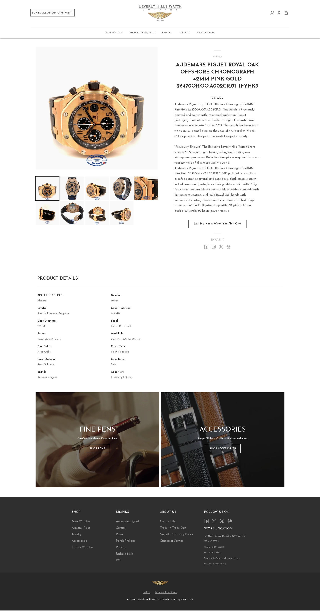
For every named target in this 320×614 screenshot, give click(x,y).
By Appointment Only (215, 564)
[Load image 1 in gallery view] (47, 188)
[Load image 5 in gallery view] (146, 188)
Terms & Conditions (166, 592)
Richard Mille (125, 553)
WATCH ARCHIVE (205, 32)
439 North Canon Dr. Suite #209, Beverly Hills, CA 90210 (224, 538)
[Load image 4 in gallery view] (121, 188)
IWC (119, 560)
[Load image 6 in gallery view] (47, 213)
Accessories (79, 540)
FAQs (146, 592)
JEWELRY (167, 32)
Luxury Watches (82, 547)
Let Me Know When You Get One (217, 223)
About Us (168, 512)
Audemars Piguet (127, 521)
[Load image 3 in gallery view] (97, 188)
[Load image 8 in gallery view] (97, 213)
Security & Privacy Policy (176, 534)
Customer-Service (171, 540)
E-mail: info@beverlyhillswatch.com (222, 558)
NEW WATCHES (114, 32)
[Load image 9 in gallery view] (121, 213)
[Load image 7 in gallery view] (72, 213)
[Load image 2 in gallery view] (72, 188)
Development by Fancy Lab (177, 599)
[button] (114, 32)
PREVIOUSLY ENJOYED (142, 32)
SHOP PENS (97, 448)
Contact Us (167, 521)
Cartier (120, 527)
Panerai (121, 547)
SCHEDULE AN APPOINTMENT (52, 12)
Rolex (119, 534)
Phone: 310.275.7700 (214, 547)
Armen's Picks (81, 527)
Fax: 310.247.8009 (212, 553)
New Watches (81, 521)
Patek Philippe (126, 540)
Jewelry (76, 534)
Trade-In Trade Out (173, 527)
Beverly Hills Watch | (149, 599)
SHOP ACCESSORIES (222, 448)
